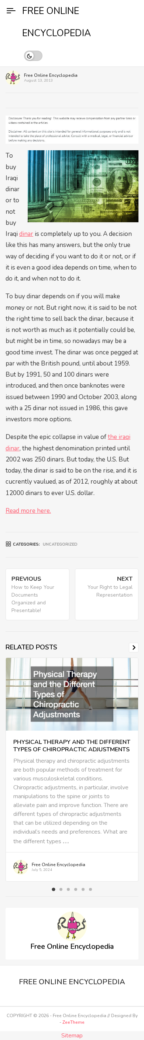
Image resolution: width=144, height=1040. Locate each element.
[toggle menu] (11, 11)
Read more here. (28, 511)
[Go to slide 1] (53, 889)
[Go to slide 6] (90, 889)
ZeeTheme (73, 1022)
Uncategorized (60, 544)
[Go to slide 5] (83, 889)
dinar (26, 234)
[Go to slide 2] (60, 889)
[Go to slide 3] (68, 889)
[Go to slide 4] (75, 889)
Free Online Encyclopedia (51, 75)
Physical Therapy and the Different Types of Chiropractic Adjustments (71, 746)
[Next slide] (133, 647)
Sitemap (72, 1036)
